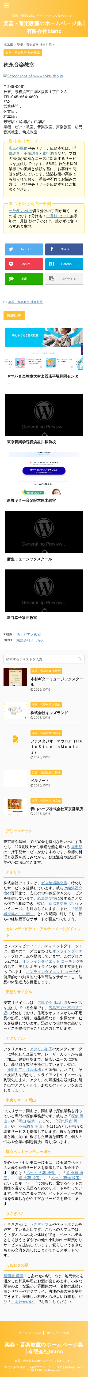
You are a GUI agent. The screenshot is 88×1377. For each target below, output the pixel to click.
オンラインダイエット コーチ (51, 971)
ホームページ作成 (30, 1333)
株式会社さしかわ (30, 640)
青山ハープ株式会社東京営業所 (57, 808)
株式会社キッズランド (49, 712)
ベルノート (40, 780)
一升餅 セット (58, 215)
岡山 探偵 (27, 1121)
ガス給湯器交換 (54, 882)
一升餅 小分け (20, 210)
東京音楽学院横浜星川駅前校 (31, 441)
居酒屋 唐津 (13, 1275)
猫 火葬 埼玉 (29, 1177)
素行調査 (49, 153)
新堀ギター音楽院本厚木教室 (31, 500)
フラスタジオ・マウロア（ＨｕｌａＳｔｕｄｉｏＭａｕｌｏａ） (57, 747)
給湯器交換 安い (62, 903)
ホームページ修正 (58, 1333)
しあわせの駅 (22, 1301)
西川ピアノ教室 (28, 634)
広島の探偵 (18, 148)
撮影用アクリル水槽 (24, 1069)
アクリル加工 (41, 1049)
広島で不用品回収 (52, 1002)
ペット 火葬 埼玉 (40, 1172)
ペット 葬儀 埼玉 (65, 1177)
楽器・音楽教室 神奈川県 (25, 302)
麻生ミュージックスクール (29, 559)
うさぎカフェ (41, 1224)
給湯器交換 (46, 898)
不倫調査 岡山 (30, 1126)
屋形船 (76, 846)
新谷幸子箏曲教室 (22, 617)
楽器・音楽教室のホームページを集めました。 (44, 1360)
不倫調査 (31, 153)
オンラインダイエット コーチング (51, 961)
